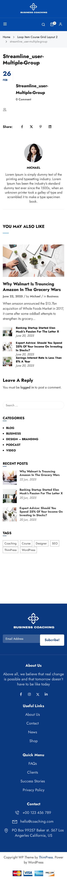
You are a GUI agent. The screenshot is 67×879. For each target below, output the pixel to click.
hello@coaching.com (37, 821)
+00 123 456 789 (37, 812)
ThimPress (10, 550)
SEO (55, 543)
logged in (27, 387)
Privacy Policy (33, 790)
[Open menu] (5, 25)
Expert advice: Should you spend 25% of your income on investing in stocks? (39, 346)
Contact (32, 723)
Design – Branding (22, 439)
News (32, 732)
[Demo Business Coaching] (33, 8)
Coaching (10, 543)
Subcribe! (52, 639)
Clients (32, 772)
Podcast (13, 445)
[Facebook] (22, 126)
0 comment (23, 99)
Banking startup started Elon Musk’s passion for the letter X (37, 329)
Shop (33, 741)
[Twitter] (31, 126)
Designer (41, 543)
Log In (60, 25)
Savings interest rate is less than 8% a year (39, 359)
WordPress (28, 550)
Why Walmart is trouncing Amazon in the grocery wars (32, 286)
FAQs (32, 763)
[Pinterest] (40, 126)
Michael (33, 167)
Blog (10, 428)
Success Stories (32, 781)
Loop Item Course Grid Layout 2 (37, 37)
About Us (32, 714)
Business (52, 296)
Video (11, 450)
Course (26, 543)
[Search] (59, 405)
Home (6, 37)
